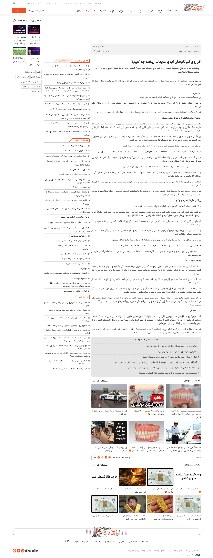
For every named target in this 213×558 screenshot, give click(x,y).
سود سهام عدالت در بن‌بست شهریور (73, 174)
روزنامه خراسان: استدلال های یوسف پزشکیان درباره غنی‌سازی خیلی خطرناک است (69, 124)
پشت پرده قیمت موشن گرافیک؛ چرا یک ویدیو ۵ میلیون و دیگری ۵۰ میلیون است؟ (67, 355)
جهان (112, 10)
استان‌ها (103, 10)
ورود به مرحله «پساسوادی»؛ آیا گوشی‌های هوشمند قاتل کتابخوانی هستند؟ (168, 373)
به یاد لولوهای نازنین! (78, 236)
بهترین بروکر (36, 86)
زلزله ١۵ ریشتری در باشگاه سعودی (74, 291)
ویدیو (79, 10)
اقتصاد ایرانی (25, 81)
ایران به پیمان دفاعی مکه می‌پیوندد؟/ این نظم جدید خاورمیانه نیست (170, 357)
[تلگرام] (14, 551)
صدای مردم (68, 3)
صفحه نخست (172, 10)
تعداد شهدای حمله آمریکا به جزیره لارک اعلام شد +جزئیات (69, 247)
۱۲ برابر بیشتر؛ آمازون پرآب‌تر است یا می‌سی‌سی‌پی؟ (177, 351)
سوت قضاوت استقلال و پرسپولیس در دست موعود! (67, 222)
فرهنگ (150, 10)
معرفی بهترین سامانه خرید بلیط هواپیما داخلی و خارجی (69, 312)
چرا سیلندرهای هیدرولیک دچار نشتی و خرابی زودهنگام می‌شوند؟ (67, 319)
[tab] (81, 61)
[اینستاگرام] (22, 551)
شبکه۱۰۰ (98, 3)
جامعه (160, 10)
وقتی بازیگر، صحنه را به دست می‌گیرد (72, 240)
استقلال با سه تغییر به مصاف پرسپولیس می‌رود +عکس (65, 273)
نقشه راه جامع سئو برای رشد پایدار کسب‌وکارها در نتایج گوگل (67, 304)
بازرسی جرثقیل (30, 72)
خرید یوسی (37, 81)
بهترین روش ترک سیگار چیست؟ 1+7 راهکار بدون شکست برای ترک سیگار (67, 347)
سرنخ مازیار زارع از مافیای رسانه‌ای (74, 145)
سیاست (130, 10)
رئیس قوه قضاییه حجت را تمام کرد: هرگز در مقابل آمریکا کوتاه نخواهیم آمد (67, 97)
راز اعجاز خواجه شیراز (79, 278)
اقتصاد (140, 10)
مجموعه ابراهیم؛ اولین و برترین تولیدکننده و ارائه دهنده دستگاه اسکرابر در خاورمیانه (69, 285)
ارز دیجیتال (25, 86)
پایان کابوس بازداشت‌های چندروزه (73, 253)
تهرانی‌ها (83, 268)
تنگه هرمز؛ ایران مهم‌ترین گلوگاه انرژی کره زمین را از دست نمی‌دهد (171, 346)
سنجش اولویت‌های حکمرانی (76, 263)
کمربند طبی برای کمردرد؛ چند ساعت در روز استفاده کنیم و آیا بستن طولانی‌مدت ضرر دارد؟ (67, 339)
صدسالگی (87, 3)
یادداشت (57, 3)
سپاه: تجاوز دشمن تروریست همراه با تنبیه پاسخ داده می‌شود (68, 133)
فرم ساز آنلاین (36, 77)
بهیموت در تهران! (80, 187)
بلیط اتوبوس (36, 91)
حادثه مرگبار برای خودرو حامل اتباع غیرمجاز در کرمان (66, 156)
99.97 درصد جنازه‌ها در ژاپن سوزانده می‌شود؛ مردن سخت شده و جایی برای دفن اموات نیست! (160, 367)
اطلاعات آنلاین (194, 7)
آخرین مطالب (79, 140)
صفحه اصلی (195, 46)
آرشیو (38, 3)
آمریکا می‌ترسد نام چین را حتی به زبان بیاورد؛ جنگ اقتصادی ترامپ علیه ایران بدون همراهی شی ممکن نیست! (155, 362)
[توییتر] (18, 551)
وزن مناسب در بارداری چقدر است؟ (74, 217)
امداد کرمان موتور (23, 77)
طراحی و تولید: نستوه (187, 555)
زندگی (90, 10)
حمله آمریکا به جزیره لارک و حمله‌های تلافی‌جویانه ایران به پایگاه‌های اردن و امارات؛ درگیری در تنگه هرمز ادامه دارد (67, 89)
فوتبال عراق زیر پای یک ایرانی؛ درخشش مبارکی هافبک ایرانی (67, 332)
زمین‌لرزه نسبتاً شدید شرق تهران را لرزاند (71, 82)
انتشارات (47, 3)
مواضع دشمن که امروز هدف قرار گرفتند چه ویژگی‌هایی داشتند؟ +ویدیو (67, 181)
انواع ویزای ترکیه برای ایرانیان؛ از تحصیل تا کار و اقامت (66, 325)
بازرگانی (82, 297)
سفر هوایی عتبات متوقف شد (76, 150)
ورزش (121, 10)
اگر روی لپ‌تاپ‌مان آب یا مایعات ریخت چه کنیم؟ (166, 62)
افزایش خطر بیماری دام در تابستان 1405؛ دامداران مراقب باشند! (69, 362)
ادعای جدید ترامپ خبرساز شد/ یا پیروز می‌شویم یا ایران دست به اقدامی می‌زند (67, 229)
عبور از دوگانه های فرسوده (77, 169)
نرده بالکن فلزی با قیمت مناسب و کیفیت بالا (69, 368)
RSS (67, 541)
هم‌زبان (78, 3)
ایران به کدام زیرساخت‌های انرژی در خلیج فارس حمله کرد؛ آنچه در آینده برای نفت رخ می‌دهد (68, 116)
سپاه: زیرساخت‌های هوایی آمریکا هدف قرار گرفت (68, 109)
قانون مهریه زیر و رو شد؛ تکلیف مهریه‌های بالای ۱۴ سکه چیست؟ (67, 202)
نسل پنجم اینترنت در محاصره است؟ (73, 258)
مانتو (39, 72)
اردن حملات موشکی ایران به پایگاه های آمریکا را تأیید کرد (65, 103)
